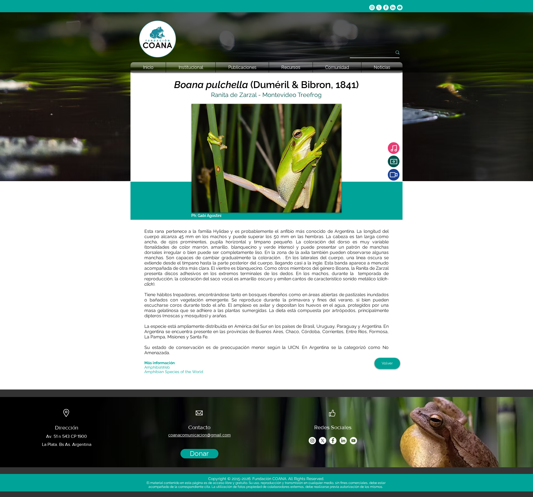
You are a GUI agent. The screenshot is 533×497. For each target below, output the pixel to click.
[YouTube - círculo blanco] (400, 7)
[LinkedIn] (393, 7)
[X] (379, 7)
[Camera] (393, 161)
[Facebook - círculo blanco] (386, 7)
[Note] (393, 148)
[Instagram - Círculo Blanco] (372, 7)
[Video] (393, 175)
